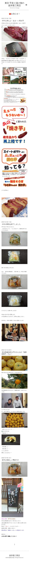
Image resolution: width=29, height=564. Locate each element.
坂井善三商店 (14, 555)
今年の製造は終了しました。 (12, 224)
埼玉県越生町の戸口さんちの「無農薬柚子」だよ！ (14, 353)
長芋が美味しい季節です (10, 460)
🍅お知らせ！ (14, 14)
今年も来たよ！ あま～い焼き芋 (13, 21)
